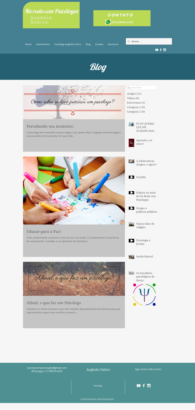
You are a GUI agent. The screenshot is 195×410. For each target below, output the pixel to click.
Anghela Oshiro (98, 369)
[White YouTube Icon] (138, 385)
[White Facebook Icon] (143, 385)
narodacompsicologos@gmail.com (47, 367)
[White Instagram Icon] (149, 385)
